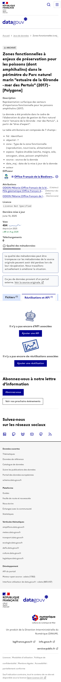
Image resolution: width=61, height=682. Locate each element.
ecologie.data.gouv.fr (13, 542)
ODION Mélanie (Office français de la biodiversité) (25, 187)
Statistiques (8, 514)
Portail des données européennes (18, 474)
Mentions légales (25, 663)
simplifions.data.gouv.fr (13, 527)
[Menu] (57, 4)
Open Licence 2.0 (35, 677)
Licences (7, 657)
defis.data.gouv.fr (11, 548)
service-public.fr (46, 648)
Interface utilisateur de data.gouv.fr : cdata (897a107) (27, 581)
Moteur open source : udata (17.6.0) (19, 576)
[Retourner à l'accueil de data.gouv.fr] (15, 21)
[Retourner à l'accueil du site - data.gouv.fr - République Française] (35, 600)
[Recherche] (48, 4)
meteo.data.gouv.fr (12, 532)
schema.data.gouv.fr (12, 480)
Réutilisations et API (39, 297)
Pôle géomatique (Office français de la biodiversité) (23, 191)
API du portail (9, 571)
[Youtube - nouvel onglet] (32, 434)
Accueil (6, 35)
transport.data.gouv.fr (13, 537)
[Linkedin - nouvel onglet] (4, 434)
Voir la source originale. (27, 282)
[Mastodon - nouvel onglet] (13, 434)
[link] (30, 333)
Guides (6, 493)
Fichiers (11, 297)
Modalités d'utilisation (22, 657)
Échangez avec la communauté (17, 508)
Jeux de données (21, 35)
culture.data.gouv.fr (12, 553)
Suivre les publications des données (19, 469)
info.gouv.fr (45, 642)
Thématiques (9, 454)
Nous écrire (8, 503)
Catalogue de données (13, 464)
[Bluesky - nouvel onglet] (23, 434)
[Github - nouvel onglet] (41, 434)
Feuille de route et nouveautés (17, 498)
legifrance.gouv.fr (22, 642)
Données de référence (13, 459)
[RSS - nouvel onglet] (50, 434)
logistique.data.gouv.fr (13, 558)
